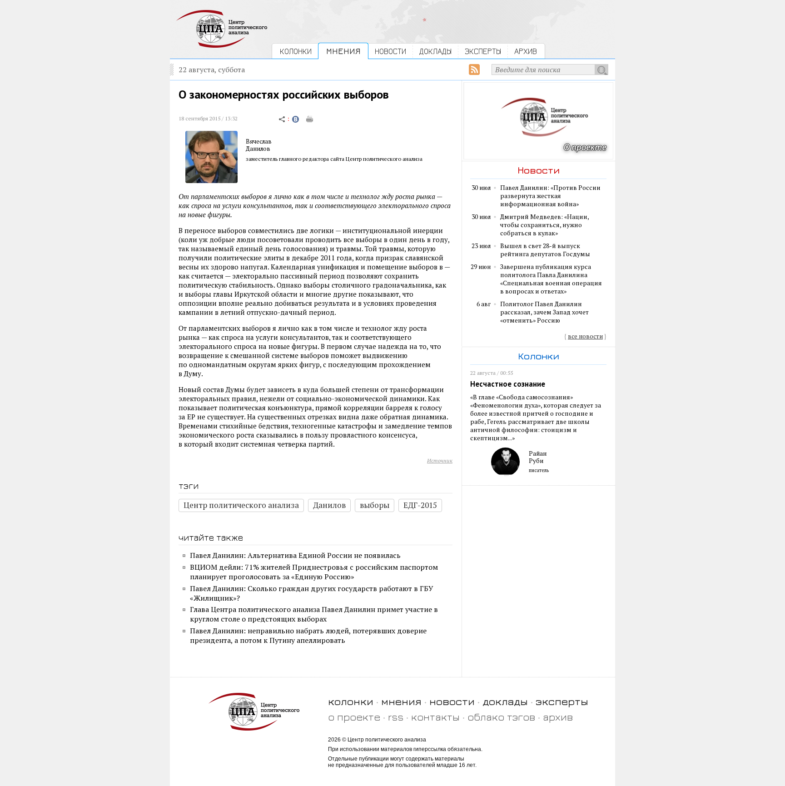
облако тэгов (501, 717)
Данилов (258, 148)
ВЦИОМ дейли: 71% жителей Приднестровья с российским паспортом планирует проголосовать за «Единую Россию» (314, 572)
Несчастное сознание (507, 383)
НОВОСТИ (390, 51)
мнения (401, 701)
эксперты (562, 701)
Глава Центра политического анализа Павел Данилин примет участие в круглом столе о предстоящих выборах (314, 614)
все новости (585, 336)
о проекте (354, 717)
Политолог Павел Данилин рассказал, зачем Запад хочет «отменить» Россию (544, 312)
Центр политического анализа (241, 505)
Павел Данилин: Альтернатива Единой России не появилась (295, 555)
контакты (435, 717)
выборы (374, 505)
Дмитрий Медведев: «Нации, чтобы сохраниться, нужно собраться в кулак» (544, 225)
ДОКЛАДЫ (435, 51)
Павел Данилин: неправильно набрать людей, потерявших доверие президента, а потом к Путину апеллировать (308, 635)
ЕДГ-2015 (420, 505)
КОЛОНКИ (296, 51)
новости (452, 701)
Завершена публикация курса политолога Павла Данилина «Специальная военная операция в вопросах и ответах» (551, 279)
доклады (505, 701)
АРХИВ (525, 51)
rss (395, 717)
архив (558, 717)
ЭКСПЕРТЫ (483, 51)
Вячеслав (259, 141)
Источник (439, 460)
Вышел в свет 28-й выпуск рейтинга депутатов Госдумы (545, 250)
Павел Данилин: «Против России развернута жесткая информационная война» (550, 196)
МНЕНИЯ (343, 51)
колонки (350, 701)
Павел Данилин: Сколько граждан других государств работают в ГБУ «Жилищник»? (311, 593)
